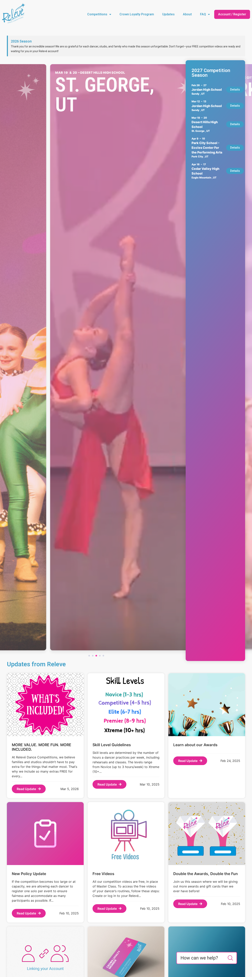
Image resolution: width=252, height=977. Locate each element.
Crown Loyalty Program (137, 14)
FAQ (203, 14)
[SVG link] (14, 14)
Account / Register (232, 14)
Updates (168, 14)
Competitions (97, 14)
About (187, 14)
